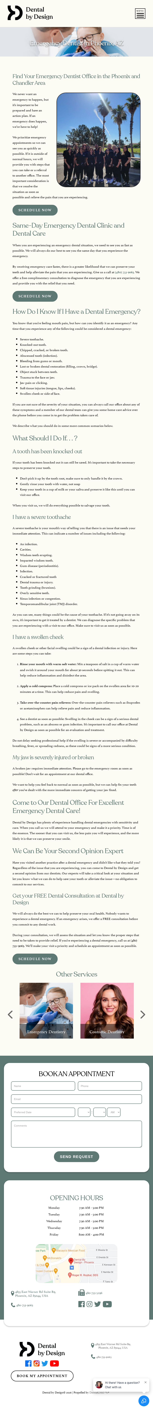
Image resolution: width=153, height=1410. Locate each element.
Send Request (76, 1157)
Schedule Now (35, 210)
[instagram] (90, 1305)
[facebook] (81, 1305)
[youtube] (107, 1305)
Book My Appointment (42, 1376)
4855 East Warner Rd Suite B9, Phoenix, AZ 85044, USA (35, 1293)
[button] (140, 15)
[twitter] (97, 1305)
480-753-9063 (24, 1305)
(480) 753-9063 (124, 272)
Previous (10, 1014)
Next (142, 1014)
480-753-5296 (94, 1292)
